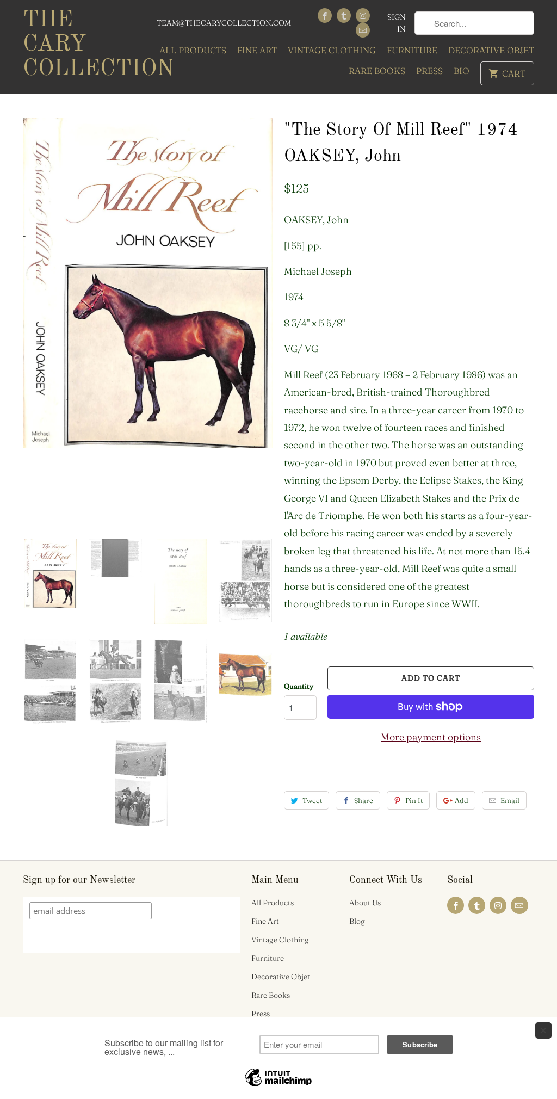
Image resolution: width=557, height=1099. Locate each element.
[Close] (543, 1030)
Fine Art (257, 50)
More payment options (431, 737)
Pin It (414, 800)
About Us (365, 902)
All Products (192, 50)
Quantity (298, 686)
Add (461, 800)
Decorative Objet (491, 50)
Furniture (412, 50)
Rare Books (377, 70)
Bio (461, 70)
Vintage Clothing (332, 50)
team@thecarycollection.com (224, 23)
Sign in (396, 23)
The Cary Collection (83, 45)
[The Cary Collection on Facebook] (325, 15)
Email (509, 800)
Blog (357, 921)
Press (429, 70)
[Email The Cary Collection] (363, 30)
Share (363, 800)
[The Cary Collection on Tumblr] (344, 15)
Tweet (312, 800)
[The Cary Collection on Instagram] (363, 15)
